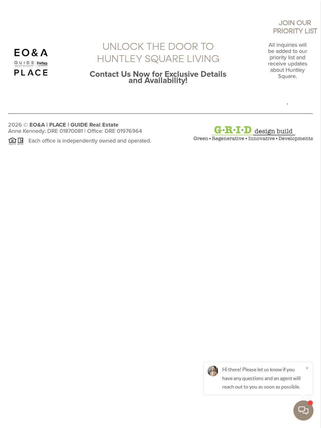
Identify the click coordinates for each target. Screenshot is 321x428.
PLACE (57, 124)
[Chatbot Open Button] (303, 410)
